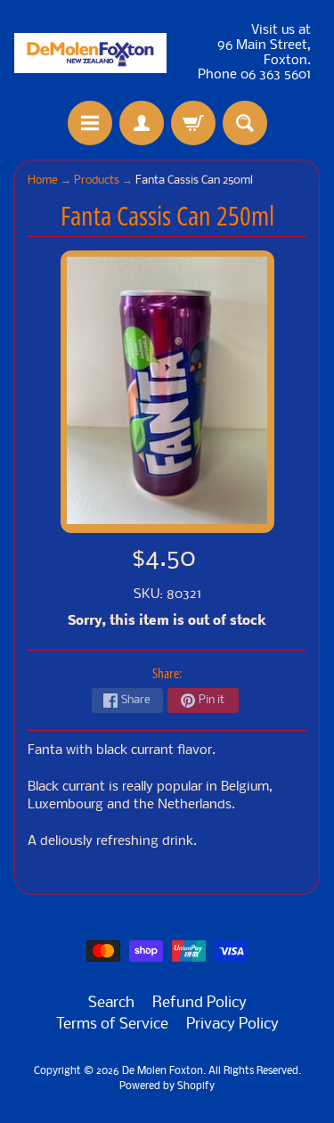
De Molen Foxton (162, 1071)
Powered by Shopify (167, 1086)
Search (111, 1003)
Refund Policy (199, 1003)
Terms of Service (112, 1024)
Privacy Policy (232, 1024)
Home (43, 180)
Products (96, 180)
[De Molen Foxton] (90, 53)
